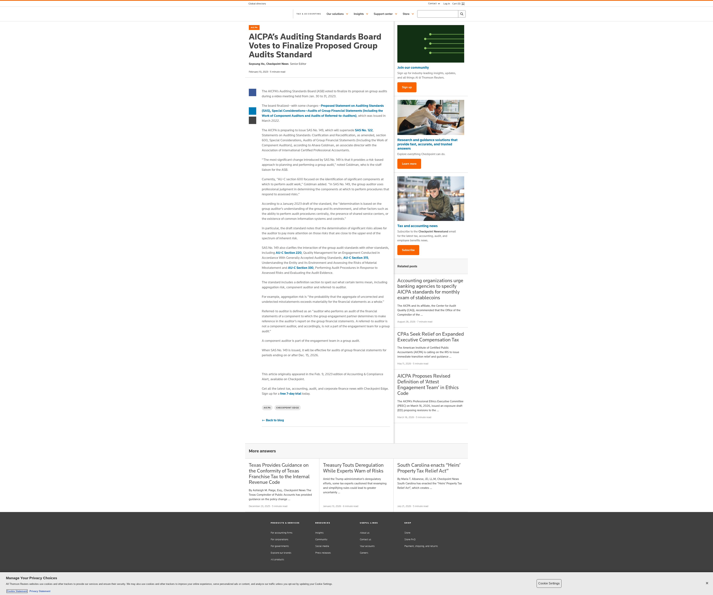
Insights (319, 532)
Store (407, 532)
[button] (337, 14)
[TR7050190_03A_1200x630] (430, 117)
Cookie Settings (549, 583)
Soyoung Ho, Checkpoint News (269, 64)
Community (321, 539)
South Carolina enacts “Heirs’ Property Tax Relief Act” (428, 468)
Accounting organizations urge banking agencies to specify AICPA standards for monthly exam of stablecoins (430, 289)
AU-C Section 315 (355, 258)
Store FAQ (410, 539)
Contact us (365, 539)
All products (277, 559)
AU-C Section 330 (300, 268)
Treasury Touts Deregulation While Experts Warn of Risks (353, 468)
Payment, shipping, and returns (421, 546)
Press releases (323, 552)
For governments (280, 546)
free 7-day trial (290, 394)
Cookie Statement (17, 591)
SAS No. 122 (364, 130)
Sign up (407, 87)
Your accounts (367, 546)
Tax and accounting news (417, 226)
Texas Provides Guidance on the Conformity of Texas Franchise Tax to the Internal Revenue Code (279, 473)
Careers (364, 552)
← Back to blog (273, 420)
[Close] (707, 583)
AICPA (254, 27)
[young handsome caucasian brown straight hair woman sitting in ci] (430, 198)
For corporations (279, 539)
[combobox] (441, 14)
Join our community (413, 67)
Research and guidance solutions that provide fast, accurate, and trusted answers (427, 144)
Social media (322, 546)
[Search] (461, 13)
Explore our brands (281, 552)
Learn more (409, 163)
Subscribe (408, 250)
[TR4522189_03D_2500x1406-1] (430, 44)
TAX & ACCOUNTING (309, 13)
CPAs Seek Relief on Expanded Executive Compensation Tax (430, 337)
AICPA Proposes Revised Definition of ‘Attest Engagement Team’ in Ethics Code (428, 384)
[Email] (252, 120)
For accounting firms (281, 532)
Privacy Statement (39, 591)
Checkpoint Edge (287, 407)
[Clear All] (454, 13)
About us (364, 532)
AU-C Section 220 (289, 253)
